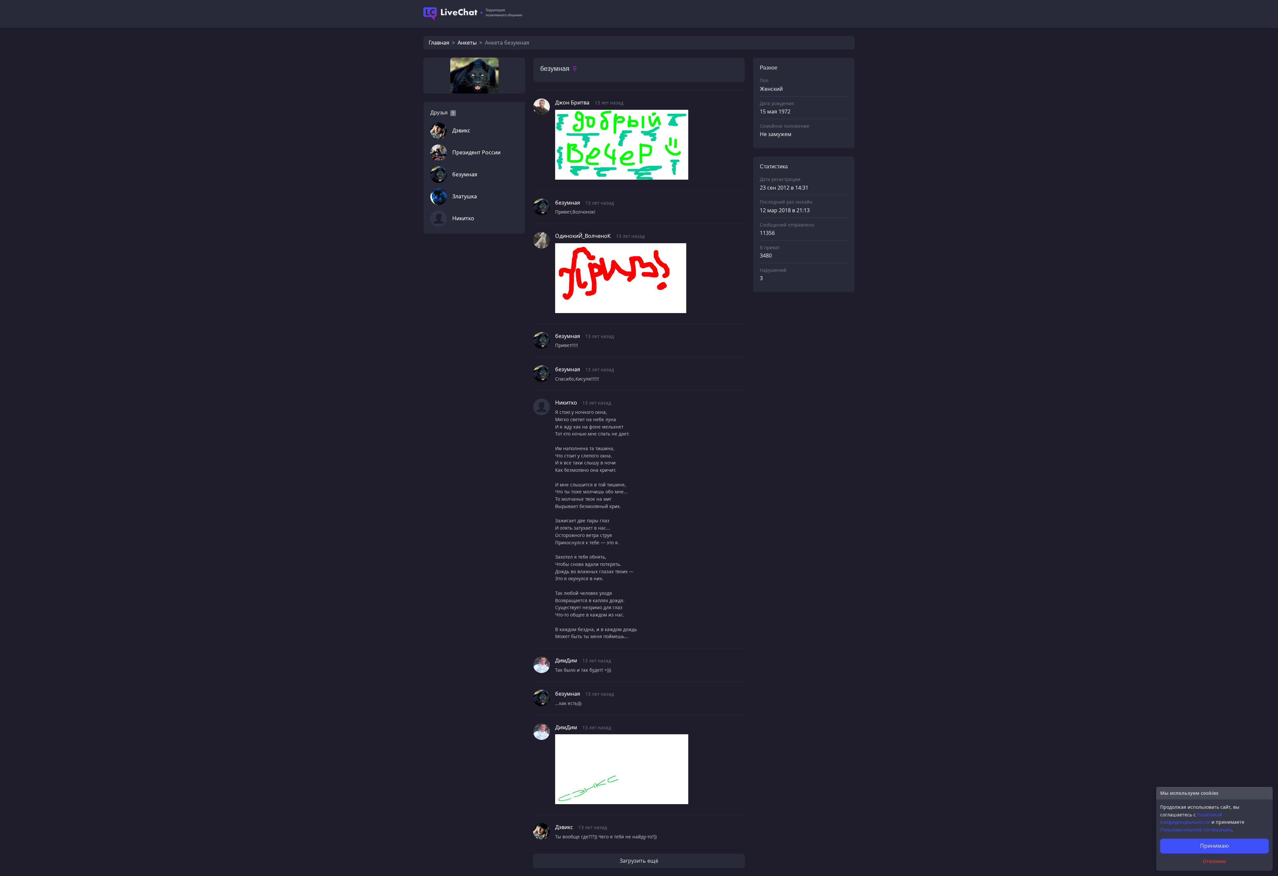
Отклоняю (1214, 861)
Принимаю (1214, 845)
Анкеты (467, 42)
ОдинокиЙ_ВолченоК (583, 236)
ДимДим (566, 660)
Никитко (463, 218)
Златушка (464, 196)
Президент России (476, 152)
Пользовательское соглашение (1195, 829)
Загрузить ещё (639, 860)
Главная (439, 42)
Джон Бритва (572, 102)
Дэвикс (461, 130)
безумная (464, 174)
